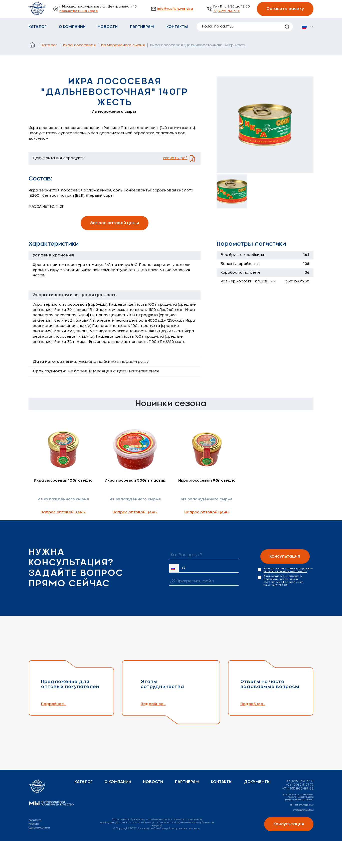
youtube (34, 824)
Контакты (177, 27)
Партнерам (142, 27)
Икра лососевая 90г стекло (207, 480)
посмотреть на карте (78, 11)
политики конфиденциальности (285, 571)
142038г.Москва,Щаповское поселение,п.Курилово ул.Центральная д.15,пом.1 (298, 797)
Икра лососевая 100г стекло (63, 480)
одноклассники (39, 828)
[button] (174, 568)
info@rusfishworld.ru (175, 8)
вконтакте (35, 820)
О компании (72, 27)
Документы (257, 782)
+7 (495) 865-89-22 (297, 788)
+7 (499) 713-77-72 (299, 785)
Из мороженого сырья (123, 45)
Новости (108, 27)
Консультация (285, 556)
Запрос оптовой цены (114, 223)
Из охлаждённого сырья (63, 499)
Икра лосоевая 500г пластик (135, 480)
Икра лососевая (79, 45)
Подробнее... (53, 704)
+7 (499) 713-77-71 (226, 11)
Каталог (38, 27)
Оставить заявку (285, 9)
